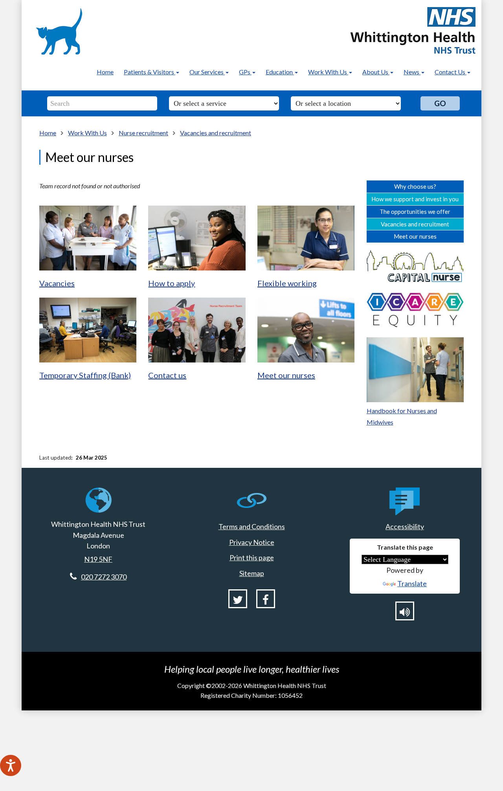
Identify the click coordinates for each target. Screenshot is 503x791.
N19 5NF (98, 559)
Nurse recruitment (143, 132)
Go (440, 103)
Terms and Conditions (251, 526)
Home (105, 71)
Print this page (251, 557)
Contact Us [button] (450, 71)
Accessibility (405, 526)
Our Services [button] (207, 71)
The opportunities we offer (415, 211)
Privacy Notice (251, 542)
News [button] (412, 71)
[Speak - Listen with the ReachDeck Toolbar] (10, 765)
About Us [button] (375, 71)
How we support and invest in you (415, 198)
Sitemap (251, 573)
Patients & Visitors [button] (149, 71)
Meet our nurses (415, 236)
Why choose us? (415, 186)
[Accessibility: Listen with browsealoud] (404, 611)
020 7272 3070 (104, 576)
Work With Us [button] (328, 71)
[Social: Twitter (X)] (237, 598)
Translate (412, 583)
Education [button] (280, 71)
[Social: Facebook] (265, 598)
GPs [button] (245, 71)
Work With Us (87, 132)
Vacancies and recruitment (215, 132)
